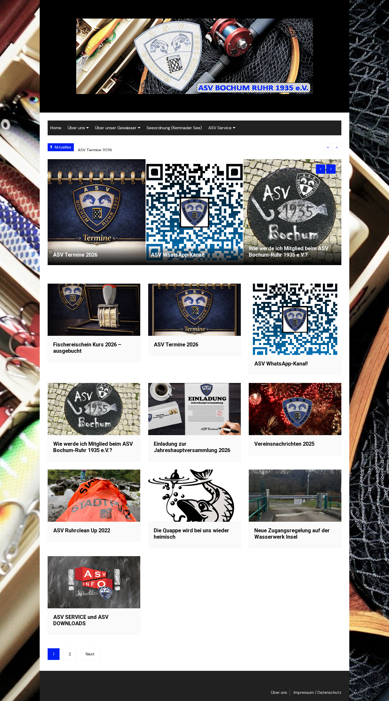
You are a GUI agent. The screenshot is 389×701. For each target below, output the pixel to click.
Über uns (76, 128)
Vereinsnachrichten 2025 (284, 444)
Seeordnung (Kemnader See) (174, 128)
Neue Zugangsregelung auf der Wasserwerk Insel (292, 533)
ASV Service (220, 128)
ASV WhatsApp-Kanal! (177, 255)
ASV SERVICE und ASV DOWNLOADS (80, 620)
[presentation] (328, 147)
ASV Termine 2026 (95, 147)
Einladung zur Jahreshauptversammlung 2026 (192, 447)
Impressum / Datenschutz (317, 692)
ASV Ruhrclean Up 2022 (81, 530)
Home (55, 128)
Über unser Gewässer (116, 128)
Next (90, 654)
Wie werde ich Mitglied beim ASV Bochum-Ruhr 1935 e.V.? (288, 251)
